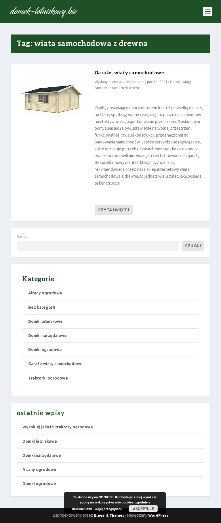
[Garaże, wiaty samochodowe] (53, 99)
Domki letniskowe (45, 321)
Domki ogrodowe (45, 349)
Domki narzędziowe (47, 335)
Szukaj (22, 237)
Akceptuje (143, 508)
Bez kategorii (41, 307)
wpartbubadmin (131, 82)
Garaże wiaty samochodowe (55, 363)
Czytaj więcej (113, 210)
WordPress (158, 515)
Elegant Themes (109, 515)
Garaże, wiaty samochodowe (129, 73)
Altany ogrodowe (45, 293)
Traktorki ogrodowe (48, 378)
